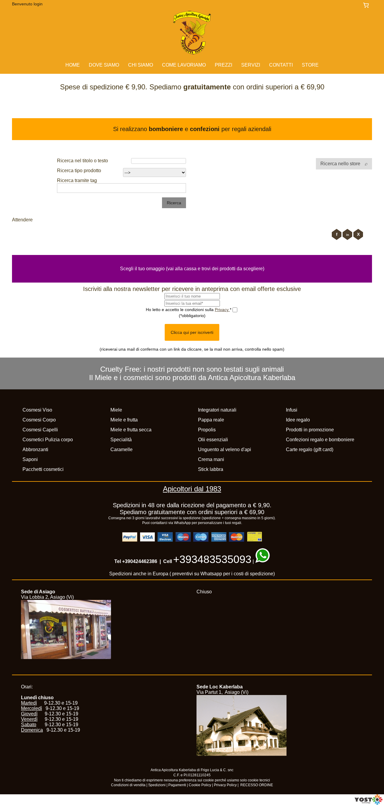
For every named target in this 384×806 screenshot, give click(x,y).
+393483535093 (212, 559)
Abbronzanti (35, 449)
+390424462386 (139, 561)
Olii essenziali (213, 439)
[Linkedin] (347, 234)
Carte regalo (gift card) (309, 449)
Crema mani (211, 459)
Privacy (222, 309)
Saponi (30, 459)
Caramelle (121, 449)
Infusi (291, 409)
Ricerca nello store (341, 163)
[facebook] (336, 234)
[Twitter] (358, 234)
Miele (116, 409)
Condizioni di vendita (128, 785)
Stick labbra (210, 469)
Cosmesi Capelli (40, 429)
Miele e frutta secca (131, 429)
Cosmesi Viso (37, 409)
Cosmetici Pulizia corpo (47, 439)
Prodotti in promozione (310, 429)
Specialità (121, 439)
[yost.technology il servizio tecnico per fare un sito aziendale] (368, 803)
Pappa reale (211, 419)
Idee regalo (298, 419)
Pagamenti (177, 785)
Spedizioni (157, 785)
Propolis (207, 429)
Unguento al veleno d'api (224, 449)
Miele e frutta (124, 419)
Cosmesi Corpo (39, 419)
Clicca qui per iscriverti (192, 332)
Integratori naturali (217, 409)
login (38, 3)
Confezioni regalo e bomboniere (320, 439)
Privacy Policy (225, 785)
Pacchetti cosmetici (43, 469)
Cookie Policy (200, 785)
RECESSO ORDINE (256, 785)
